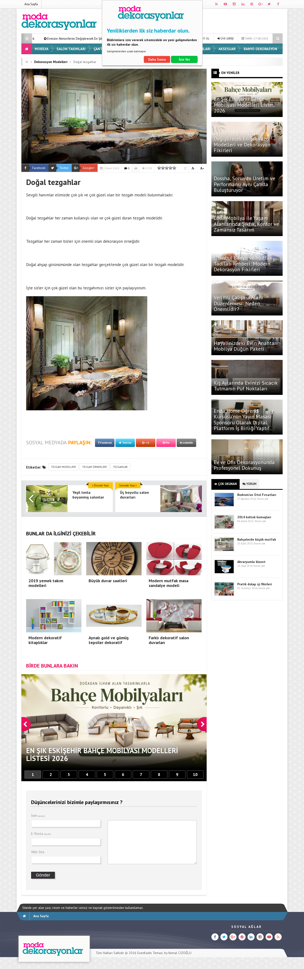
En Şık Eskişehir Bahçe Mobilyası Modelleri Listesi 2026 (245, 105)
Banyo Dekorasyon (260, 49)
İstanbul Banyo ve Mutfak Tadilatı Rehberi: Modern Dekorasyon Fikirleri (243, 263)
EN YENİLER (230, 73)
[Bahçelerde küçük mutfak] (224, 550)
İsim (38, 815)
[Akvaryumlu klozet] (224, 573)
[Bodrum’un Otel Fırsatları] (224, 506)
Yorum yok (262, 498)
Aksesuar (227, 49)
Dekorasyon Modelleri (50, 62)
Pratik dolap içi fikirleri (254, 584)
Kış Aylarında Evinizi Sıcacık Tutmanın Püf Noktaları (245, 385)
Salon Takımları (71, 49)
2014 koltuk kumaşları (254, 517)
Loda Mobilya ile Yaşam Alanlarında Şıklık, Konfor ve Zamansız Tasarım (246, 224)
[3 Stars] (167, 168)
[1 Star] (159, 168)
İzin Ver (184, 59)
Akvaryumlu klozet (251, 562)
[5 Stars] (174, 168)
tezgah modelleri (63, 467)
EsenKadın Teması (150, 953)
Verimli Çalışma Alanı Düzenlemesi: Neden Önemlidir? (238, 303)
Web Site (37, 852)
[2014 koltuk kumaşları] (224, 528)
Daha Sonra (157, 59)
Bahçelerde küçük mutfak (256, 539)
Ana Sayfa (31, 4)
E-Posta (41, 833)
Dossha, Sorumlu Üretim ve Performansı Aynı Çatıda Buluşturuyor (244, 184)
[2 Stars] (163, 168)
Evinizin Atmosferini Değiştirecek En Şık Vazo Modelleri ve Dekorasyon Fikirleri (242, 142)
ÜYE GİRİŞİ (226, 38)
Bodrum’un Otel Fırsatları (256, 495)
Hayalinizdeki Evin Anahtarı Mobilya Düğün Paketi (246, 346)
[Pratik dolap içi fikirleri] (224, 595)
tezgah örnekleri (94, 467)
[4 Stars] (170, 168)
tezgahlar (120, 467)
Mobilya (41, 49)
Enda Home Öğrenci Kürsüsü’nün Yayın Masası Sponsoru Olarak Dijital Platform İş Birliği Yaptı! (242, 419)
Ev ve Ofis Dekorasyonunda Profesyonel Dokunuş (244, 465)
